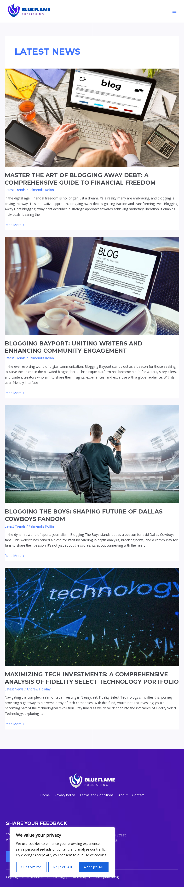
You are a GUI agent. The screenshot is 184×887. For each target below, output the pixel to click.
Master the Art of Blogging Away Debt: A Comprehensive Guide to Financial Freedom (80, 179)
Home (45, 795)
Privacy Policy (65, 795)
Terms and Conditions (97, 795)
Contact (138, 795)
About (122, 795)
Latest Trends (15, 189)
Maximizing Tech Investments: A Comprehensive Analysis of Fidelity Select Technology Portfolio (92, 678)
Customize (31, 867)
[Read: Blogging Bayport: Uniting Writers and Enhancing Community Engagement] (92, 285)
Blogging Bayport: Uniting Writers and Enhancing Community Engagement (74, 347)
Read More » (14, 224)
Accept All (94, 867)
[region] (62, 852)
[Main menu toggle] (174, 11)
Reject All (62, 867)
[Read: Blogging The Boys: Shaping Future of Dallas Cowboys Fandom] (92, 453)
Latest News (14, 689)
